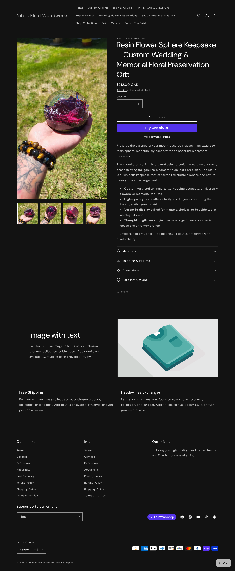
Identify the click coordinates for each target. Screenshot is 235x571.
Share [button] (124, 291)
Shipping (122, 90)
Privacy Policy (25, 476)
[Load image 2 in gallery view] (50, 213)
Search (21, 450)
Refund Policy (25, 482)
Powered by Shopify (62, 562)
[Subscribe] (78, 516)
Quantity (121, 96)
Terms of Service (27, 495)
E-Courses (23, 463)
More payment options (157, 136)
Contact (22, 456)
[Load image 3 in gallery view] (73, 213)
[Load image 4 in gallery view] (95, 213)
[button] (199, 15)
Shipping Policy (26, 489)
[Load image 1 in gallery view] (27, 213)
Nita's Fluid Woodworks (38, 562)
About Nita (23, 469)
